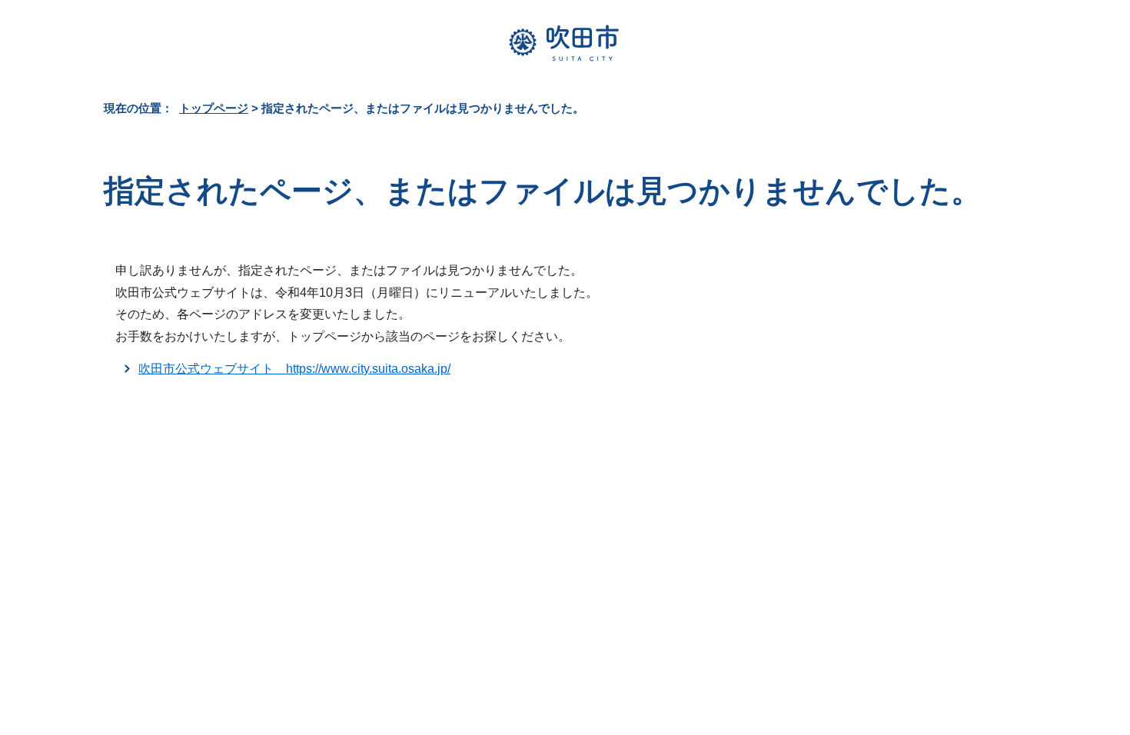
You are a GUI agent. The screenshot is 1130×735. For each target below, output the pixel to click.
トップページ (213, 108)
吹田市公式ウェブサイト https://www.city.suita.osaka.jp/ (294, 368)
